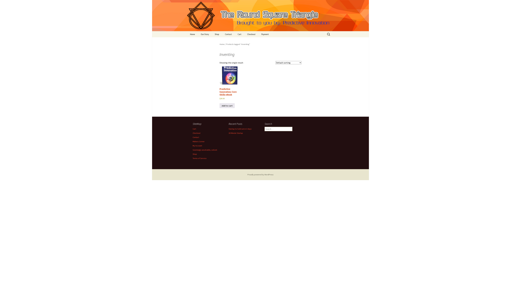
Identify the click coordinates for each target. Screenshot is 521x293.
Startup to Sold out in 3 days (240, 129)
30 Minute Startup (236, 133)
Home (192, 34)
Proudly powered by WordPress (260, 174)
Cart (239, 34)
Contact (228, 34)
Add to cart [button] (227, 105)
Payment (265, 34)
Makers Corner (199, 141)
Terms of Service (200, 158)
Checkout (251, 34)
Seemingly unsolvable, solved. (205, 150)
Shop (217, 34)
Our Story (205, 34)
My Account (197, 145)
